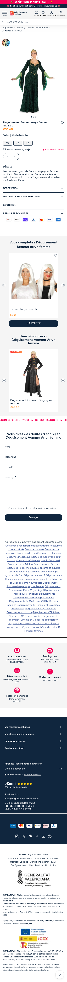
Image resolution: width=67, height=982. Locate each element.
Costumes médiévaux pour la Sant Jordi (38, 560)
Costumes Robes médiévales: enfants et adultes (33, 568)
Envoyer (33, 517)
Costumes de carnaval (37, 28)
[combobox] (33, 22)
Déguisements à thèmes (34, 627)
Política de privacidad (44, 508)
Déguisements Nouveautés (27, 583)
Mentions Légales (19, 862)
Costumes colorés (34, 549)
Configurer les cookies (22, 865)
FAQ (53, 862)
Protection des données (20, 859)
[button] (61, 13)
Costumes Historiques (49, 553)
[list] (33, 81)
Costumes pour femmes (46, 564)
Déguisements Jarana (12, 28)
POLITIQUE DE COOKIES (46, 859)
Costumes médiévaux (12, 31)
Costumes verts (15, 572)
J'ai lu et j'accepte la (32, 508)
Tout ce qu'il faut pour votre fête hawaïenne (33, 5)
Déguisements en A (34, 575)
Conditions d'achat (39, 862)
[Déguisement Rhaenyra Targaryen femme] (33, 374)
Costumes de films (27, 553)
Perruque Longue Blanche (24, 309)
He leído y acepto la (24, 774)
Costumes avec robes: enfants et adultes (28, 546)
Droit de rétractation (45, 865)
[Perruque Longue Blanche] (33, 280)
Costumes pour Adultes (20, 564)
